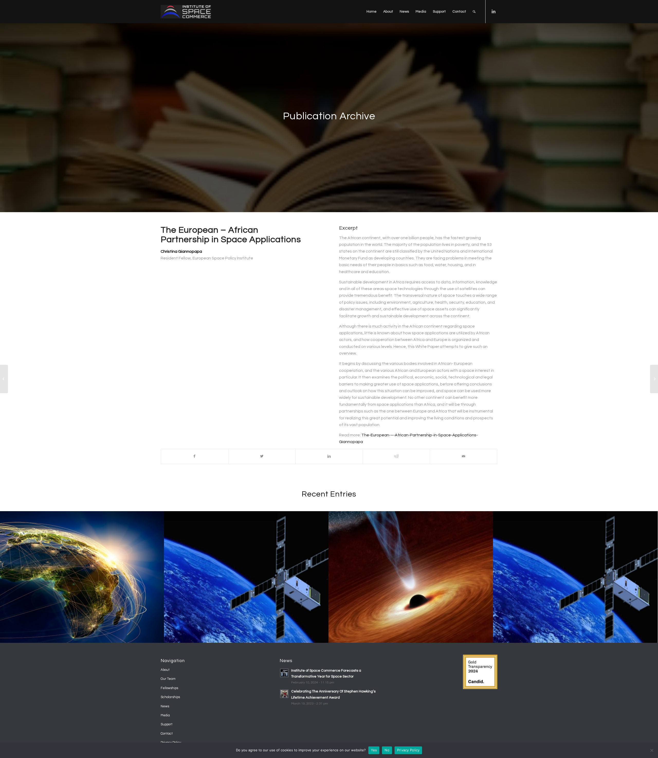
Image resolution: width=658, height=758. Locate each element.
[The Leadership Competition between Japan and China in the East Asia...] (654, 379)
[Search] (474, 11)
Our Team (168, 679)
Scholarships (170, 697)
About (165, 670)
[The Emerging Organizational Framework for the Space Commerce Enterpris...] (4, 379)
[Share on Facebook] (194, 456)
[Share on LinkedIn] (329, 456)
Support (166, 724)
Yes (374, 750)
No (387, 750)
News (165, 706)
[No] (651, 750)
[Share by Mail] (463, 456)
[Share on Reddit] (396, 456)
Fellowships (169, 688)
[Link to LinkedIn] (493, 11)
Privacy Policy (408, 750)
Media (165, 715)
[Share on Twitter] (262, 456)
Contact (167, 733)
